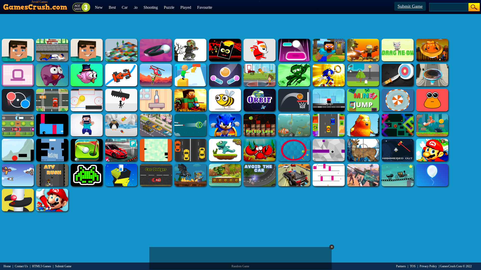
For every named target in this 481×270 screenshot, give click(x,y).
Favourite (204, 7)
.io (136, 7)
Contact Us (21, 266)
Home (7, 266)
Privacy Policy (428, 266)
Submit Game (410, 6)
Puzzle (169, 7)
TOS (413, 266)
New (99, 7)
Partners (401, 266)
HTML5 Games (41, 266)
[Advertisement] (240, 26)
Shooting (151, 7)
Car (125, 7)
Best (112, 7)
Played (185, 7)
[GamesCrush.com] (35, 6)
